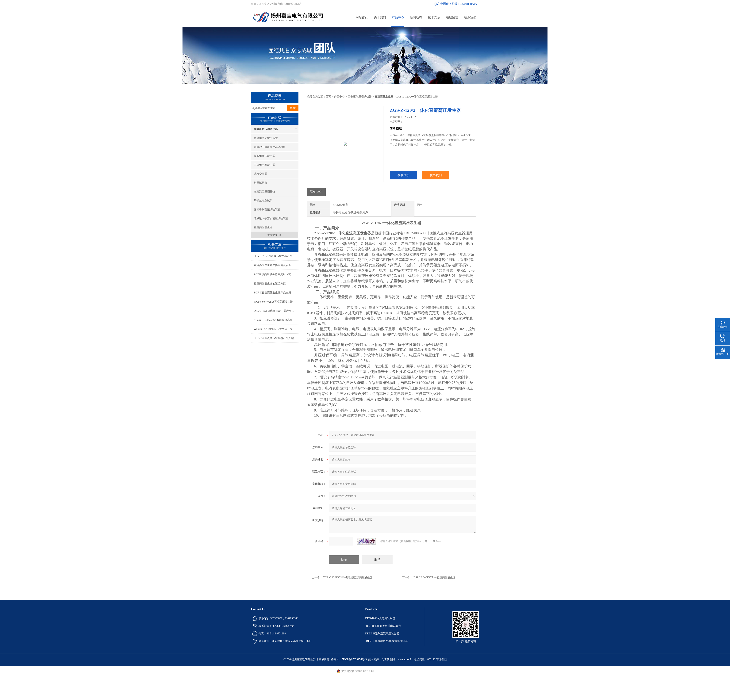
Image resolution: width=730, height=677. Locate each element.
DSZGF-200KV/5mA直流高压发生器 (434, 577)
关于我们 (380, 17)
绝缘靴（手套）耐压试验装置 (271, 218)
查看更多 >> (274, 235)
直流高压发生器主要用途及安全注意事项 (276, 265)
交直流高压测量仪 (264, 191)
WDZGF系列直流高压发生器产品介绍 (276, 329)
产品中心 (398, 17)
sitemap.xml (404, 659)
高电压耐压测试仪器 (266, 129)
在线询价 (404, 175)
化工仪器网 (388, 659)
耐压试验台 (260, 182)
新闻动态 (416, 17)
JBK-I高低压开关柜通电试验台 (383, 626)
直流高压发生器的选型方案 (270, 283)
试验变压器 (260, 173)
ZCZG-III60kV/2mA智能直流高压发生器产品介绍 (276, 320)
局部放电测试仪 (263, 200)
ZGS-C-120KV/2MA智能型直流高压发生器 (348, 577)
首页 (328, 96)
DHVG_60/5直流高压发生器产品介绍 (275, 310)
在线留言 (452, 17)
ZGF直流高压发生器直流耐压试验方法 (276, 274)
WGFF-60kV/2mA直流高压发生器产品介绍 (276, 301)
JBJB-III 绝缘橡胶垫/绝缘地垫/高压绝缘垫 (389, 641)
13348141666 (468, 3)
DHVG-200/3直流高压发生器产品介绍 (276, 256)
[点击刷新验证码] (366, 541)
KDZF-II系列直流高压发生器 (382, 633)
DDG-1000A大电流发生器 (380, 618)
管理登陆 (441, 659)
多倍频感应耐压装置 (266, 138)
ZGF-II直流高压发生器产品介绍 (272, 292)
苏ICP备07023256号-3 (354, 659)
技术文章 (434, 17)
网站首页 (362, 17)
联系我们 (470, 17)
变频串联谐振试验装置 (267, 209)
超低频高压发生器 (264, 156)
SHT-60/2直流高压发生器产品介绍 (274, 338)
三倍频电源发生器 (264, 164)
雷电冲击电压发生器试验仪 (270, 147)
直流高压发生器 (263, 227)
